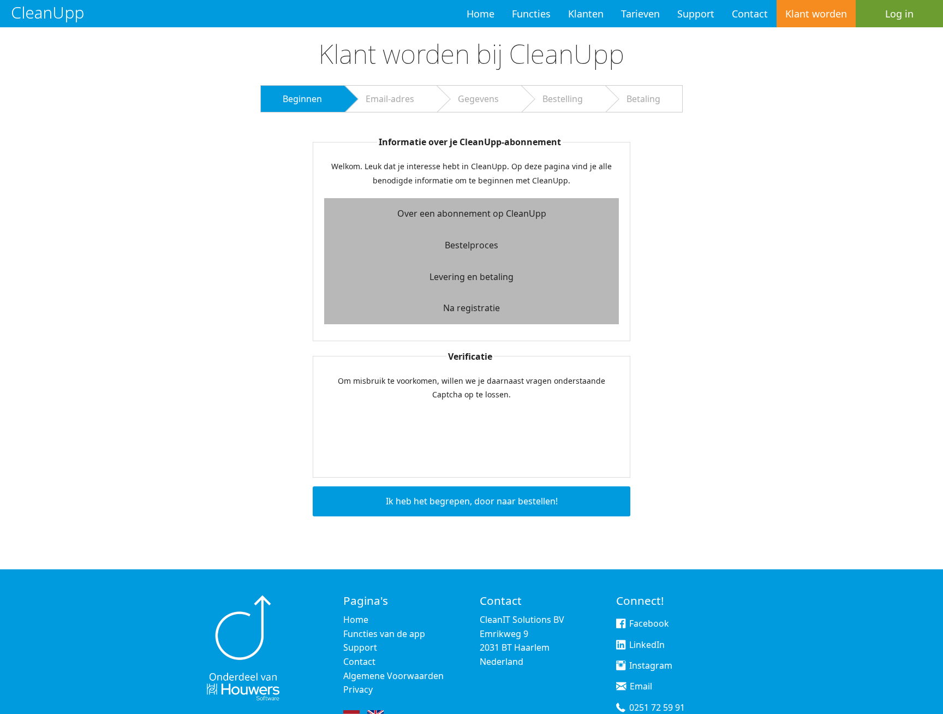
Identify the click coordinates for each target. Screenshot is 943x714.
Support (695, 13)
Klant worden (816, 13)
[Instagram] (620, 667)
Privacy (358, 689)
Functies (531, 13)
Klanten (586, 13)
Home (480, 13)
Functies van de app (384, 634)
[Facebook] (620, 625)
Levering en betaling (471, 277)
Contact (750, 13)
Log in (899, 13)
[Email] (621, 688)
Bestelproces (471, 245)
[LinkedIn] (620, 646)
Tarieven (640, 13)
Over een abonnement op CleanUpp (471, 213)
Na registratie (471, 308)
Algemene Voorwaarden (393, 676)
